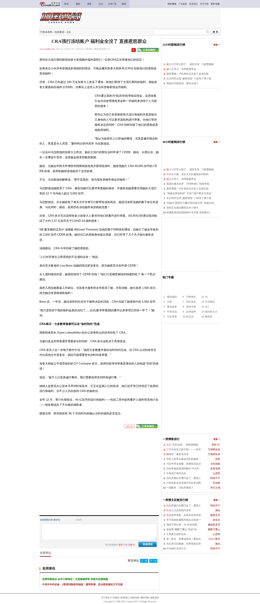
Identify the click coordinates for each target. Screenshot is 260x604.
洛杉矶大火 (211, 311)
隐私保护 (155, 597)
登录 (213, 4)
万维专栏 (191, 297)
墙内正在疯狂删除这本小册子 (182, 207)
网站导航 (145, 597)
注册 (217, 4)
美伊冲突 (191, 306)
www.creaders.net (46, 49)
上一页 (144, 561)
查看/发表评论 (101, 49)
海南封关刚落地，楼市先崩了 (182, 83)
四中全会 (191, 301)
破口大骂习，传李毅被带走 (181, 69)
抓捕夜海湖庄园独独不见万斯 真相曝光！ (189, 212)
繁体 (174, 4)
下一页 (153, 561)
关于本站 (105, 597)
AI (206, 297)
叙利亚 (208, 316)
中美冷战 (172, 311)
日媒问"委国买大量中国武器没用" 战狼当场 (190, 203)
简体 (169, 4)
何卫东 (189, 316)
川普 (169, 301)
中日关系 (172, 316)
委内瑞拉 (172, 297)
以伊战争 (191, 311)
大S (207, 306)
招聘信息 (135, 597)
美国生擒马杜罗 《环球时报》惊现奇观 (187, 184)
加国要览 (59, 32)
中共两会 (210, 301)
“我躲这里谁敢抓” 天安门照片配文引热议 (188, 193)
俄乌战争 (172, 306)
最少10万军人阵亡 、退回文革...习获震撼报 (190, 64)
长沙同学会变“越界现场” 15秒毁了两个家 (188, 78)
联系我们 (125, 597)
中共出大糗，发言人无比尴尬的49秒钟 (187, 174)
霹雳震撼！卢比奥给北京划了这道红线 (187, 74)
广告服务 (115, 597)
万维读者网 (46, 32)
